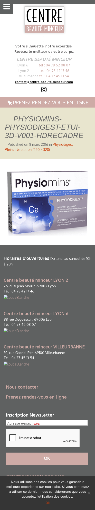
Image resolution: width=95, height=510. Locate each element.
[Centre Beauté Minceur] (44, 19)
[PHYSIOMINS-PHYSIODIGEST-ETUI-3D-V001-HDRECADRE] (47, 202)
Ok (48, 503)
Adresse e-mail (23, 423)
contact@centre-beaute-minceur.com (44, 82)
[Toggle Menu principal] (5, 7)
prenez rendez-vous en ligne (50, 102)
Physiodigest (63, 144)
